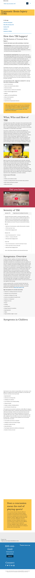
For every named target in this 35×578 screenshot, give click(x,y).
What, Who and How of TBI (9, 24)
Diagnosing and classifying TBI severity (20, 213)
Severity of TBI (6, 26)
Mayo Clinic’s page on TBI (19, 287)
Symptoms (6, 29)
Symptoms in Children (8, 31)
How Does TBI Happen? (8, 22)
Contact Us (10, 556)
